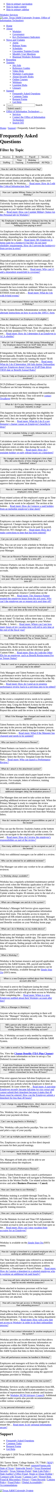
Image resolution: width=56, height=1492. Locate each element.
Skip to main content (16, 6)
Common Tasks (14, 1443)
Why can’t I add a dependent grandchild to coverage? (25, 255)
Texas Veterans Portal (20, 1471)
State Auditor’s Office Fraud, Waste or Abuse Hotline (26, 1474)
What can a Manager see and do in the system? (22, 902)
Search (39, 105)
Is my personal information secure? (17, 1407)
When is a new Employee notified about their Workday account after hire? (28, 979)
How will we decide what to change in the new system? (26, 1381)
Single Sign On (35, 1242)
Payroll (32, 157)
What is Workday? (9, 955)
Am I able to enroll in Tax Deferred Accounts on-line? (25, 1047)
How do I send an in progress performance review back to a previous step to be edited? (28, 665)
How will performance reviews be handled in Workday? (25, 1357)
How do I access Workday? (13, 1237)
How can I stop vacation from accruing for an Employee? (26, 1213)
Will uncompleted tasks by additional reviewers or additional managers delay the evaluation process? (28, 790)
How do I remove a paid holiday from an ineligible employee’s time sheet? (28, 490)
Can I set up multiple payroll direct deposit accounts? (25, 1136)
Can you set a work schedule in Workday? (20, 539)
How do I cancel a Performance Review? (19, 1169)
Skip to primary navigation (19, 4)
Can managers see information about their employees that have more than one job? (28, 1152)
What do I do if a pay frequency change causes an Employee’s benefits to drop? (28, 405)
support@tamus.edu (41, 1465)
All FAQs (46, 162)
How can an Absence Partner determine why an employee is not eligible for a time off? (28, 557)
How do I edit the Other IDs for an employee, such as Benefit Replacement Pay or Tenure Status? (28, 637)
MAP (50, 1462)
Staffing (6, 162)
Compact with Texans (10, 1476)
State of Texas (7, 1468)
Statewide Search (24, 1468)
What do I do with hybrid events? (16, 278)
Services (16, 114)
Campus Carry (30, 1476)
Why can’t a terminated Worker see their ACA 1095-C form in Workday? (28, 303)
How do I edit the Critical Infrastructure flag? (21, 169)
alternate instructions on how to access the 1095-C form (27, 312)
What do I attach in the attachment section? (21, 769)
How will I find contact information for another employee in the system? (28, 1332)
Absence (6, 157)
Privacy (26, 1479)
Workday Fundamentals (33, 161)
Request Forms (13, 1446)
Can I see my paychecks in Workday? (18, 1121)
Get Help (10, 1449)
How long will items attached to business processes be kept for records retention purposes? (28, 1281)
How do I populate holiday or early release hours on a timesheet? (28, 434)
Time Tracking (19, 161)
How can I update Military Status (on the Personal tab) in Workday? (28, 193)
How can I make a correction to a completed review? (25, 693)
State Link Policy (41, 1471)
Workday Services (9, 14)
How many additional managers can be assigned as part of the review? (28, 847)
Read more (27, 185)
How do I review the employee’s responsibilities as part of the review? (28, 821)
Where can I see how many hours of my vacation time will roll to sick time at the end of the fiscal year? (28, 608)
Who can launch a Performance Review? (19, 742)
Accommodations (8, 1485)
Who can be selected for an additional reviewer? (22, 861)
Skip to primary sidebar (17, 9)
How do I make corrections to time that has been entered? (27, 515)
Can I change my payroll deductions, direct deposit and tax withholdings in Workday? (28, 1105)
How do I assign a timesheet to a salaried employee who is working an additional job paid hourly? (28, 1252)
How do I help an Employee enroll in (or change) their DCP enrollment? (28, 377)
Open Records (38, 1479)
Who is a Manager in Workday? (15, 1007)
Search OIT (18, 122)
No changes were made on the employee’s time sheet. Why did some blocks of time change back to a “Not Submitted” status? (28, 460)
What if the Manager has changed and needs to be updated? (28, 717)
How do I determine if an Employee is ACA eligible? (24, 319)
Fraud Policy (14, 1482)
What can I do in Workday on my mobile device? (23, 929)
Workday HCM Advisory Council (27, 1395)
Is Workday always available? (14, 876)
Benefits (19, 157)
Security (45, 157)
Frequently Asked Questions (20, 1440)
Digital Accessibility (32, 1482)
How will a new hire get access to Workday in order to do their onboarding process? (28, 1304)
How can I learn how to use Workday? (18, 1189)
